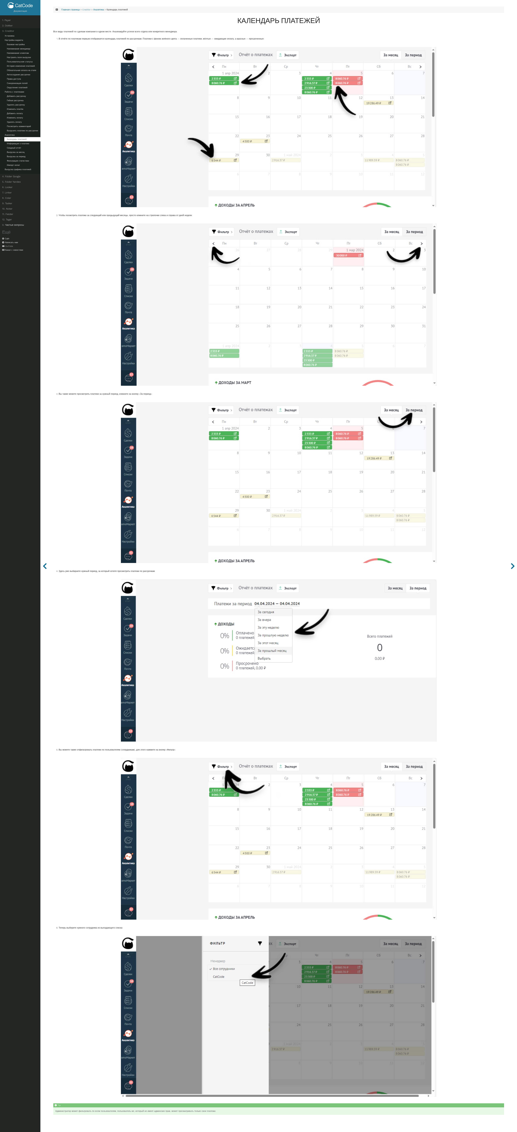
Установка (9, 36)
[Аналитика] (44, 566)
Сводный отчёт (14, 148)
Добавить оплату (15, 113)
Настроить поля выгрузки (19, 57)
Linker (7, 192)
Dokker (7, 25)
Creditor (8, 31)
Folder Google (11, 176)
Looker (7, 187)
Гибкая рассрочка (15, 100)
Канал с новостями (14, 250)
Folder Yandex (11, 181)
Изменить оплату (15, 117)
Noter (7, 208)
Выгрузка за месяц (16, 152)
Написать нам (11, 242)
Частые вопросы (13, 225)
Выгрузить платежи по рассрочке (22, 130)
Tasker (7, 203)
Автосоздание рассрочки (18, 74)
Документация (20, 11)
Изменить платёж (15, 109)
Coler (6, 198)
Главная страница (70, 9)
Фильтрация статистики (18, 161)
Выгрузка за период (16, 156)
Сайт (7, 238)
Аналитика (10, 135)
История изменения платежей (21, 66)
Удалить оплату (14, 122)
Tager (7, 219)
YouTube (9, 246)
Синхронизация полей (17, 83)
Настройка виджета (14, 40)
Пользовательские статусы (20, 61)
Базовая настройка (16, 44)
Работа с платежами (14, 92)
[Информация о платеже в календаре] (512, 566)
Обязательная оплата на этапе (21, 70)
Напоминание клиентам (18, 53)
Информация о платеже (18, 143)
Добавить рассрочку (16, 96)
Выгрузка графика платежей (18, 169)
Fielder (7, 214)
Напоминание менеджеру (18, 49)
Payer (6, 20)
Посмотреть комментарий (19, 126)
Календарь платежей (17, 139)
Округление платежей (17, 87)
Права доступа (14, 79)
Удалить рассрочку (16, 105)
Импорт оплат (13, 165)
